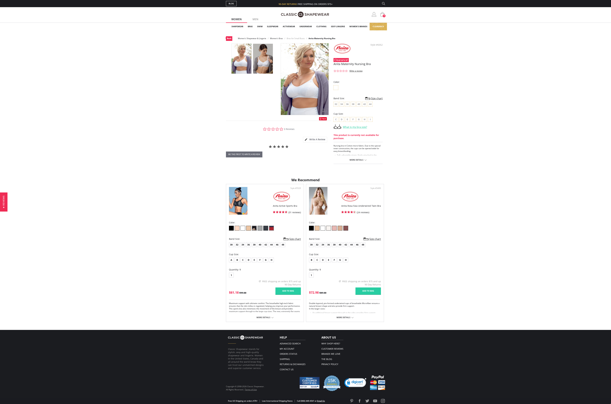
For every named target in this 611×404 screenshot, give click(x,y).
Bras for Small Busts (296, 38)
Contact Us (287, 369)
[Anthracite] (265, 228)
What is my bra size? (355, 127)
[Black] (231, 228)
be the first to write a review (244, 154)
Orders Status (288, 353)
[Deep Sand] (340, 228)
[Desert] (248, 228)
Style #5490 (375, 188)
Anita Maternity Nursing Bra (322, 38)
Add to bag (288, 291)
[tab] (315, 139)
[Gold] (254, 228)
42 (265, 244)
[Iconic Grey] (260, 228)
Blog (231, 3)
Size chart (377, 98)
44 (271, 244)
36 (248, 244)
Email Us (321, 401)
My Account (287, 348)
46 (277, 244)
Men (255, 19)
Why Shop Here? (330, 343)
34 (243, 244)
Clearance (378, 26)
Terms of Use (251, 389)
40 (260, 244)
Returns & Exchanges (293, 364)
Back (229, 38)
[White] (242, 228)
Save (324, 118)
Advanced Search (290, 343)
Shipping (285, 359)
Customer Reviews (332, 348)
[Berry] (345, 228)
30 (231, 244)
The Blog (326, 359)
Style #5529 (295, 188)
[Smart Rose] (237, 228)
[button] (355, 383)
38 (254, 244)
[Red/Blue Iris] (271, 228)
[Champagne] (328, 228)
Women (236, 19)
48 (283, 244)
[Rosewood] (334, 228)
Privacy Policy (329, 364)
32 (237, 244)
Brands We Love (330, 353)
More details (356, 160)
